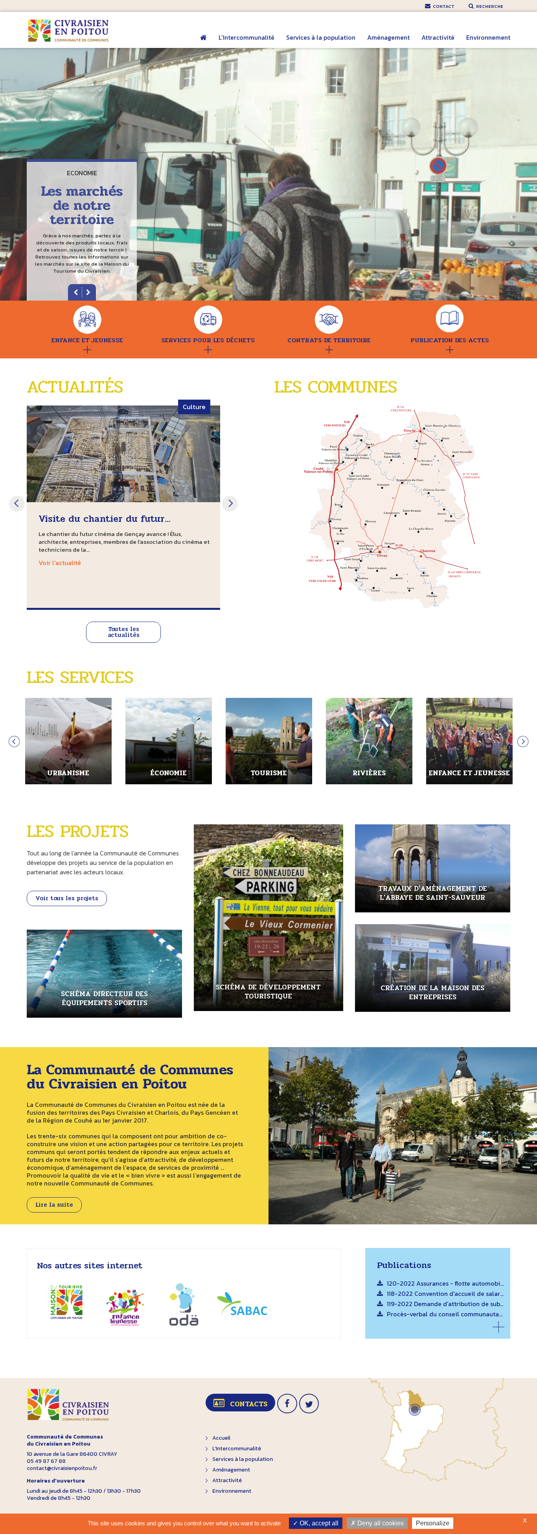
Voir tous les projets (66, 898)
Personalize (432, 1523)
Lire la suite (54, 1204)
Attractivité (437, 37)
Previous (17, 504)
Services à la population (320, 37)
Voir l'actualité (60, 562)
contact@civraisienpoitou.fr (62, 1468)
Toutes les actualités (124, 632)
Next (230, 504)
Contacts (248, 1403)
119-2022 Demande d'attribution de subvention (445, 1304)
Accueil (203, 43)
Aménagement (388, 37)
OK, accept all (318, 1523)
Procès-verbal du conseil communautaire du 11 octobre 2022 (445, 1315)
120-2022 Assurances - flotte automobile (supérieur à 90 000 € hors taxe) (445, 1284)
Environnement (488, 37)
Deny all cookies (380, 1523)
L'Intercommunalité (246, 37)
